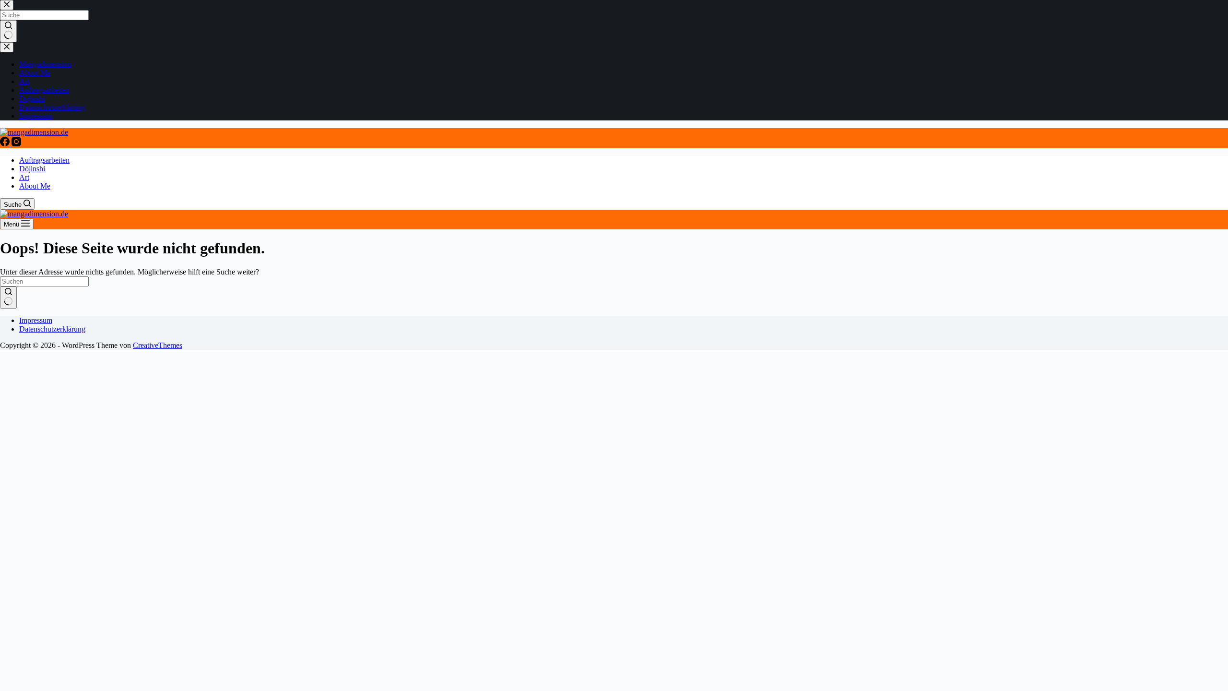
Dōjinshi (32, 169)
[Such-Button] (8, 297)
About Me (34, 186)
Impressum (35, 320)
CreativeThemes (157, 345)
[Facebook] (6, 144)
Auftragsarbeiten (44, 160)
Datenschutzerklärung (52, 329)
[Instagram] (16, 144)
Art (24, 177)
